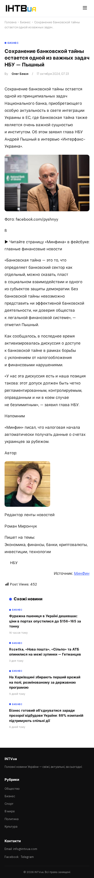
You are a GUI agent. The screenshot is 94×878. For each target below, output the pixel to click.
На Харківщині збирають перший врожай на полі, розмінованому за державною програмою (44, 682)
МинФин (81, 573)
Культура (11, 826)
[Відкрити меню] (84, 8)
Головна (10, 22)
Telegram (27, 857)
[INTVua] (21, 8)
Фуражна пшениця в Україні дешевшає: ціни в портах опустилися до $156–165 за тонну (45, 621)
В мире (10, 811)
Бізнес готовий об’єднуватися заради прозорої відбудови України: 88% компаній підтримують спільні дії (46, 715)
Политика (11, 819)
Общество (12, 789)
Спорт (9, 804)
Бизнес (25, 22)
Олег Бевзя (20, 74)
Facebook (12, 857)
